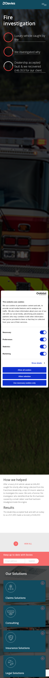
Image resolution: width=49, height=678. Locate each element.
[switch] (43, 339)
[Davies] (8, 3)
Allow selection (24, 376)
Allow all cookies (24, 370)
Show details (37, 363)
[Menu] (43, 1)
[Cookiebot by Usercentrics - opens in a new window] (36, 293)
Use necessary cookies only (24, 383)
